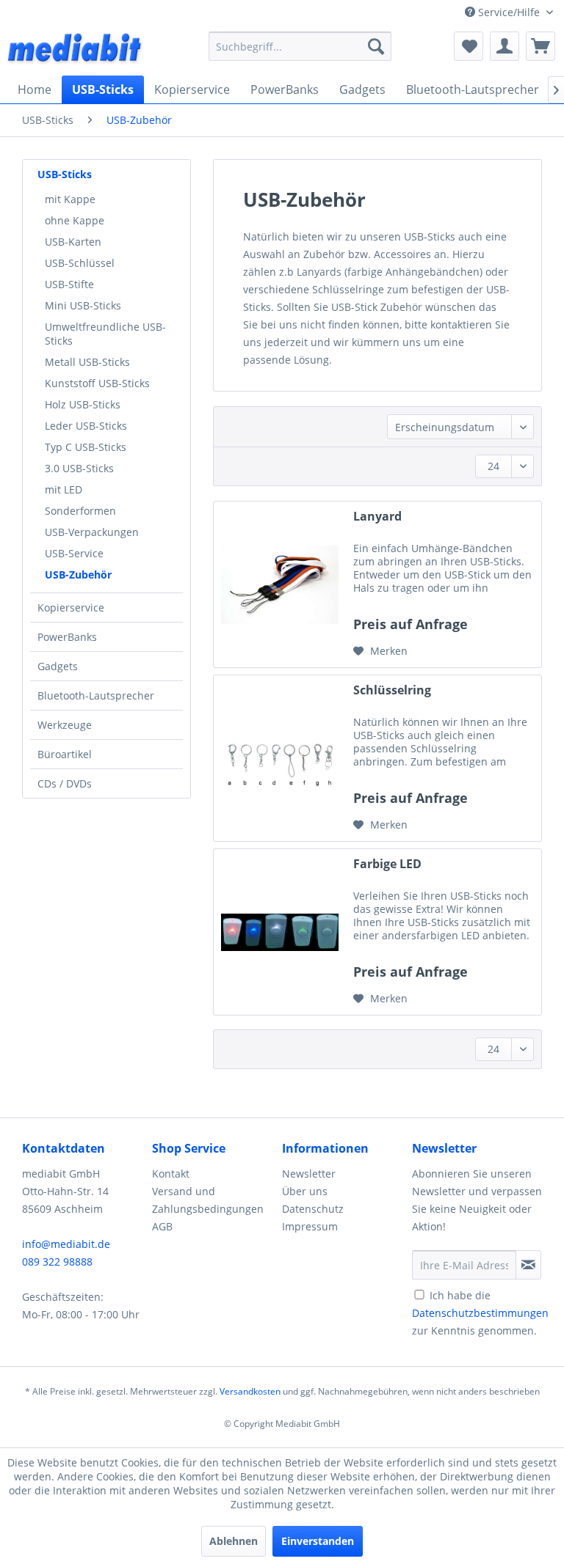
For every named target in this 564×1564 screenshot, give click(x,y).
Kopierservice (70, 607)
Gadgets (57, 666)
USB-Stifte (69, 284)
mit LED (63, 489)
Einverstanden (317, 1541)
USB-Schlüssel (80, 263)
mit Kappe (70, 199)
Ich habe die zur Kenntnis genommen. (480, 1312)
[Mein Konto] (504, 46)
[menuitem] (300, 46)
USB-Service (74, 553)
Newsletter (309, 1174)
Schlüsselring (392, 690)
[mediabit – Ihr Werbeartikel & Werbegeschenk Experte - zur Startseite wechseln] (75, 50)
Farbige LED (387, 864)
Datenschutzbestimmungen (480, 1313)
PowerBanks (67, 637)
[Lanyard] (280, 584)
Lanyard (377, 516)
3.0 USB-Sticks (79, 468)
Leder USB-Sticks (86, 426)
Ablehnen (233, 1541)
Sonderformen (80, 511)
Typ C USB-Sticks (85, 447)
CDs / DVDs (64, 783)
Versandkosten (250, 1391)
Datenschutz (313, 1209)
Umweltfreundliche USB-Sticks (105, 334)
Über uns (305, 1191)
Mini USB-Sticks (83, 305)
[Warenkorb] (540, 46)
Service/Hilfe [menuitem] (509, 12)
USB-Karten (73, 242)
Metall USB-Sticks (87, 362)
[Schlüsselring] (280, 758)
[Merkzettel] (468, 46)
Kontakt (170, 1174)
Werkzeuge (64, 725)
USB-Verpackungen (92, 532)
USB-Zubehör (78, 574)
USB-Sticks (64, 174)
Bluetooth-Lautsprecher (95, 695)
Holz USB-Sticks (82, 404)
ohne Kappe (74, 220)
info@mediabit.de (66, 1244)
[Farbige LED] (280, 931)
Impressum (310, 1226)
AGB (162, 1226)
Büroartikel (64, 754)
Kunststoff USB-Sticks (97, 383)
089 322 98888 (57, 1262)
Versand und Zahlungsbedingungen (208, 1200)
